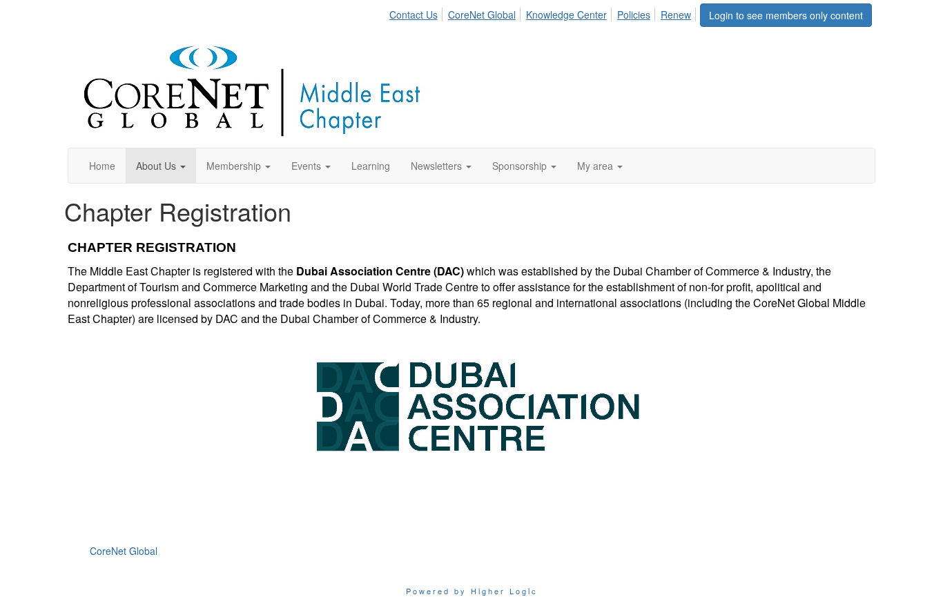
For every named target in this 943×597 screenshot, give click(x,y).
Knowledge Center (566, 14)
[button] (161, 165)
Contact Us (413, 14)
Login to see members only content (786, 15)
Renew (676, 14)
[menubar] (544, 12)
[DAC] (471, 406)
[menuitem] (417, 12)
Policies (633, 14)
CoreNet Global (482, 14)
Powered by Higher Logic (472, 590)
